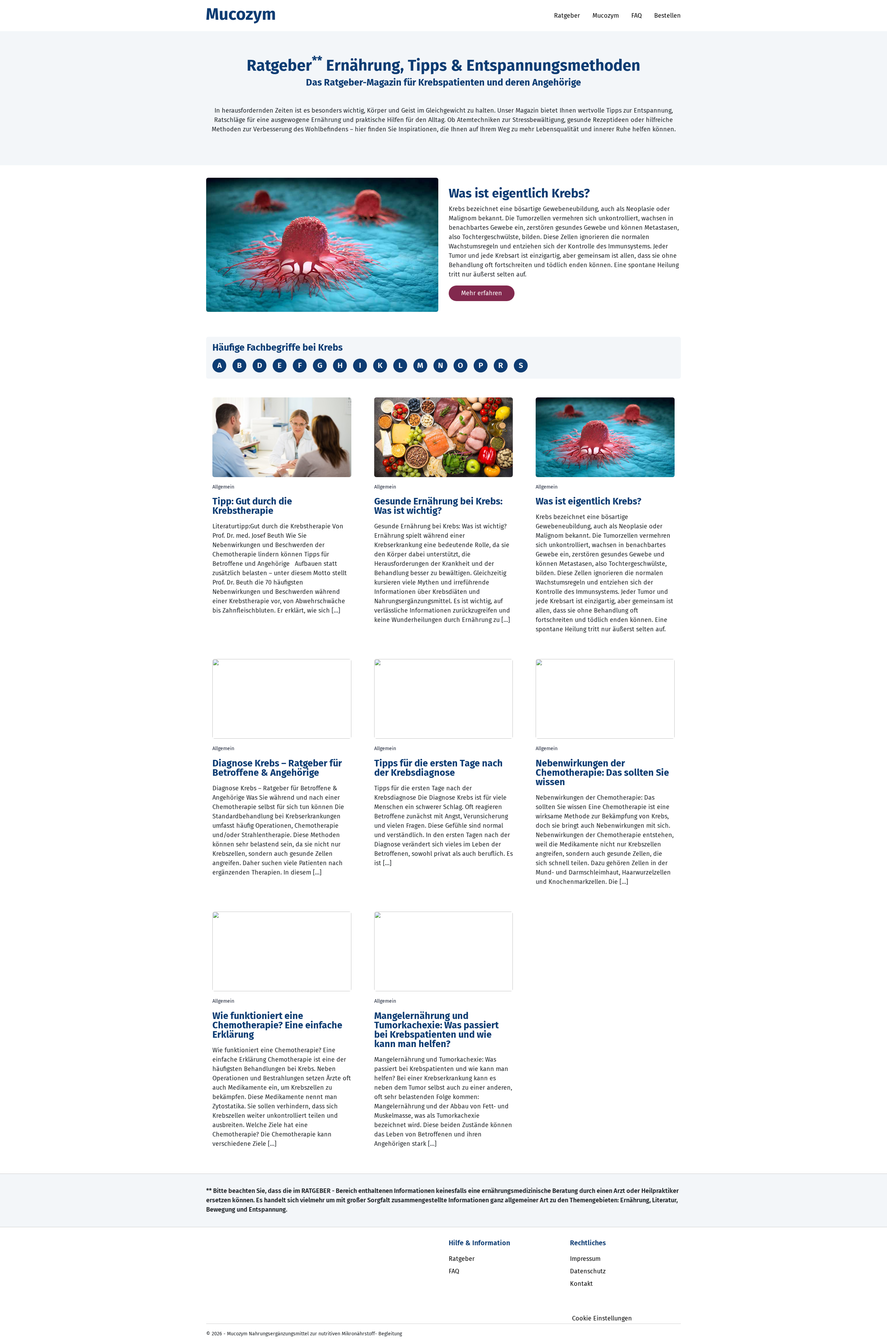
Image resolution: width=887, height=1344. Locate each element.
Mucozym (605, 15)
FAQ (636, 15)
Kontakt (581, 1284)
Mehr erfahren (481, 293)
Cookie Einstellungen (602, 1318)
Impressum (585, 1259)
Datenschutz (588, 1271)
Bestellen (667, 15)
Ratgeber (567, 15)
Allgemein (223, 487)
